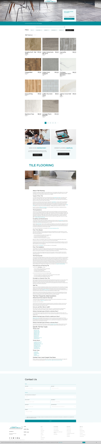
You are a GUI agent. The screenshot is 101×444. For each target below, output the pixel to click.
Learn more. (60, 442)
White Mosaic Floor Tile (38, 337)
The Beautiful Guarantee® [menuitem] (70, 433)
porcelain (55, 197)
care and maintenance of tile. (54, 228)
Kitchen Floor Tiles (37, 344)
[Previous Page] (43, 123)
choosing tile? (41, 245)
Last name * (52, 386)
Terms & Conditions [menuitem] (82, 434)
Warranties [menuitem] (68, 434)
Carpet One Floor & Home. (15, 439)
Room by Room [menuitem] (82, 430)
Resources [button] (10, 3)
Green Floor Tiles (36, 331)
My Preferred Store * (54, 404)
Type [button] (31, 30)
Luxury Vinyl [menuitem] (42, 430)
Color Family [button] (38, 30)
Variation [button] (61, 30)
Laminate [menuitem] (42, 434)
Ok (83, 442)
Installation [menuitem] (68, 436)
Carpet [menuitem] (42, 433)
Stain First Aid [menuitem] (69, 430)
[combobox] (50, 27)
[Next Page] (58, 123)
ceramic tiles (61, 220)
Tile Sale (35, 354)
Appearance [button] (54, 30)
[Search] (64, 27)
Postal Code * (27, 404)
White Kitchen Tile (37, 348)
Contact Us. (40, 23)
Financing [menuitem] (42, 439)
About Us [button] (15, 3)
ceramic (60, 197)
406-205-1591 (16, 1)
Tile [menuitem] (41, 436)
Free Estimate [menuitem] (43, 437)
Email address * (53, 399)
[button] (94, 3)
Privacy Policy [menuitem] (82, 436)
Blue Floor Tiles (36, 330)
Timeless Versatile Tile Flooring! (40, 217)
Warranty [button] (46, 30)
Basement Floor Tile (37, 345)
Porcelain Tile (36, 352)
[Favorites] (96, 3)
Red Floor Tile (36, 336)
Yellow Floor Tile (36, 338)
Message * (26, 409)
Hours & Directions (81, 3)
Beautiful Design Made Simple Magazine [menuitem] (58, 432)
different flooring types (43, 207)
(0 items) (97, 3)
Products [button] (5, 3)
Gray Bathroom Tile (37, 346)
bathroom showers (46, 289)
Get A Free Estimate (68, 18)
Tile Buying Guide (71, 16)
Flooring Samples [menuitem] (56, 430)
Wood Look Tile (36, 353)
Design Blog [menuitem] (55, 434)
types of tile (43, 300)
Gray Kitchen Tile (36, 347)
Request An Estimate (89, 3)
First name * (26, 386)
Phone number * (27, 399)
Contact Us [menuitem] (81, 433)
